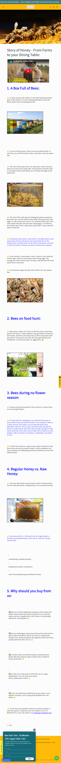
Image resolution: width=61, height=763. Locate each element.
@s (38, 713)
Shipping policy (52, 759)
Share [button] (10, 725)
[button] (3, 7)
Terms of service (43, 759)
